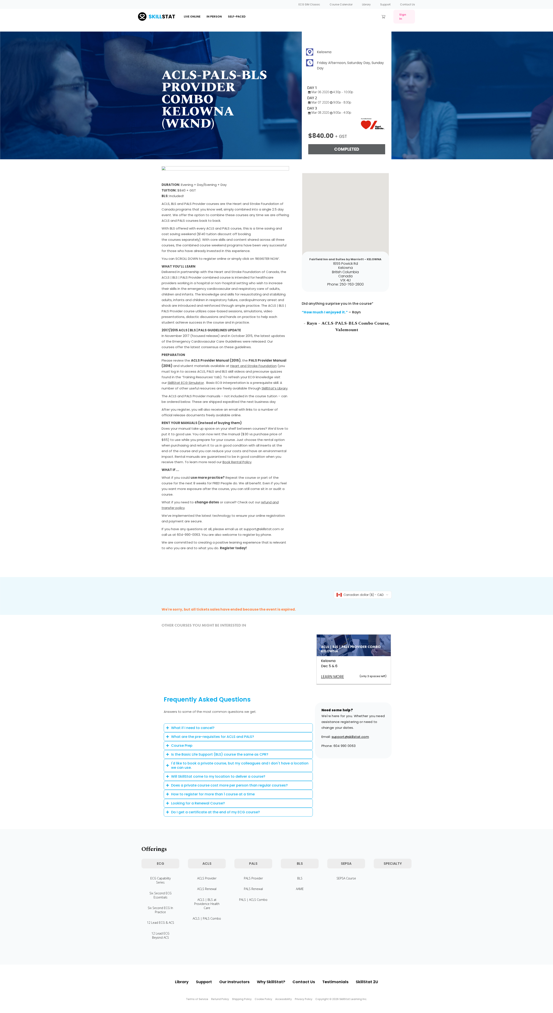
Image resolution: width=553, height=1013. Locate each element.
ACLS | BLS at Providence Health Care (206, 904)
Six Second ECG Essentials (160, 895)
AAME (300, 889)
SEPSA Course (346, 878)
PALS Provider (253, 878)
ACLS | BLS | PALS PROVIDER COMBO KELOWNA (351, 649)
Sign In (402, 17)
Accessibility (283, 999)
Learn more (332, 676)
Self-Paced (237, 16)
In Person (214, 16)
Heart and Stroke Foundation (253, 366)
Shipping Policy (242, 999)
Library (366, 4)
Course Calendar (341, 4)
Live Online (192, 16)
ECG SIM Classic (309, 4)
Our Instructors (234, 981)
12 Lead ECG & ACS (160, 922)
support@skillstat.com (350, 736)
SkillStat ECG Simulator (186, 382)
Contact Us (407, 4)
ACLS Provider (206, 878)
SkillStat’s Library (275, 388)
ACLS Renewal (206, 889)
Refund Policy (220, 999)
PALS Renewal (253, 889)
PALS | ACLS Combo (253, 900)
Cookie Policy (263, 999)
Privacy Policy (303, 999)
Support (385, 4)
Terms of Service (197, 999)
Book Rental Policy (236, 462)
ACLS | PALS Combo (207, 918)
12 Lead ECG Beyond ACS (160, 935)
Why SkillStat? (271, 981)
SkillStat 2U (367, 981)
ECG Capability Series (160, 880)
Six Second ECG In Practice (160, 910)
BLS (299, 878)
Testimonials (335, 981)
